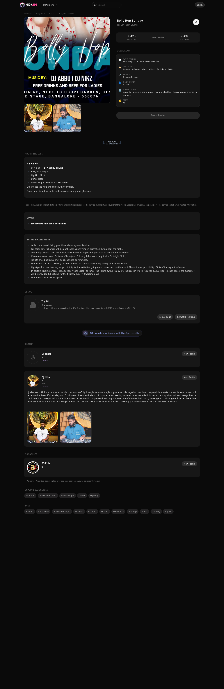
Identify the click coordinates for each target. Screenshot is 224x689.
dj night (92, 511)
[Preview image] (42, 427)
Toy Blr (168, 511)
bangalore (43, 511)
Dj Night (127, 69)
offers (145, 511)
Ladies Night (153, 69)
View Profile (189, 353)
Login (200, 4)
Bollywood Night (139, 69)
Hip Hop (170, 69)
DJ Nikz (104, 511)
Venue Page (165, 316)
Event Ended (158, 115)
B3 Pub (29, 511)
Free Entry (118, 511)
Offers (163, 69)
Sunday (156, 511)
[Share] (196, 22)
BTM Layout (131, 24)
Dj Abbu (79, 511)
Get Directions (187, 316)
